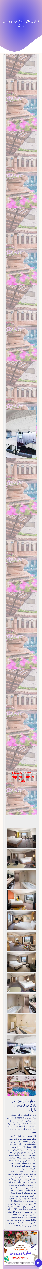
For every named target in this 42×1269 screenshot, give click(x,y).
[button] (23, 825)
